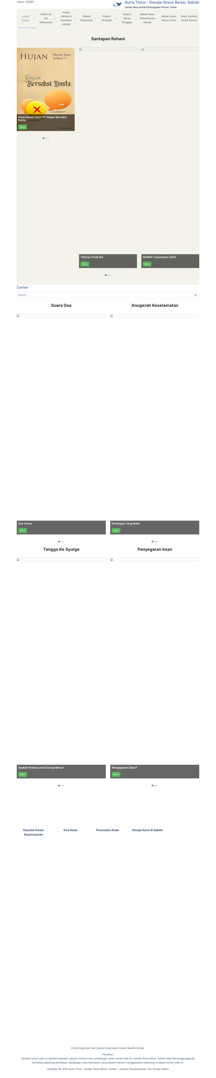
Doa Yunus (25, 523)
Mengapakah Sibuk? (124, 767)
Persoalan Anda (107, 830)
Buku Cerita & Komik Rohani (189, 18)
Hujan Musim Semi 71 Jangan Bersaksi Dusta (42, 119)
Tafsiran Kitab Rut (92, 257)
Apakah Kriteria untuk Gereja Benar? (41, 767)
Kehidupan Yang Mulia (126, 523)
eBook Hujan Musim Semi (168, 18)
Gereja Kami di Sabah (147, 830)
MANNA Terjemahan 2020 (159, 257)
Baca (22, 127)
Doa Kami (70, 830)
